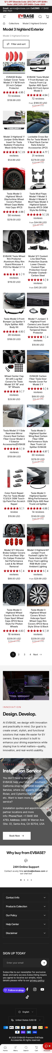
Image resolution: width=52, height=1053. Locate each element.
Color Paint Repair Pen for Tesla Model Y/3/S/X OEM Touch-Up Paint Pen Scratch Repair (14, 499)
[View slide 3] (27, 880)
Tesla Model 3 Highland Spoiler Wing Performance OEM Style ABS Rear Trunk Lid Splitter (38, 499)
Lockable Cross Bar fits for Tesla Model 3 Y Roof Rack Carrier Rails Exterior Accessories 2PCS (38, 142)
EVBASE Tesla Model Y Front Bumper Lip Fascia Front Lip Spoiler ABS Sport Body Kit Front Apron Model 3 (38, 84)
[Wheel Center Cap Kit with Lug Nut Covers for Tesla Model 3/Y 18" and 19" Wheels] (14, 361)
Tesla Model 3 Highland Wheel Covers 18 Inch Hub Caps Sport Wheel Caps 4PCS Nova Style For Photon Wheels (14, 618)
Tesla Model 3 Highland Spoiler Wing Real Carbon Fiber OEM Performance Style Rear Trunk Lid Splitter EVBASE (38, 438)
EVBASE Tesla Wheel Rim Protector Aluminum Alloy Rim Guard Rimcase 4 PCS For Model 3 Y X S (14, 263)
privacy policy (37, 980)
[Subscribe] (44, 963)
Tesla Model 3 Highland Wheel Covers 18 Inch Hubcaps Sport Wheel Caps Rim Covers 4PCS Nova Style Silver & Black (38, 618)
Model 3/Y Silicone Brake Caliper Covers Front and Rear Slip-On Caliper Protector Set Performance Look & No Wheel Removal (14, 558)
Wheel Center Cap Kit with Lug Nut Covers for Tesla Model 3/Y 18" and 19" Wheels (14, 382)
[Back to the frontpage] (4, 23)
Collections (14, 23)
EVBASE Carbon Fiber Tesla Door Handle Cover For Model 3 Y (38, 380)
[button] (10, 92)
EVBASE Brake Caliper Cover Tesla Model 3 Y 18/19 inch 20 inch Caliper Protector (14, 82)
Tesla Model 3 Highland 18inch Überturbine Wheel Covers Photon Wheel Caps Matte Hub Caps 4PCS (14, 200)
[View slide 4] (31, 880)
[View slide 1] (21, 880)
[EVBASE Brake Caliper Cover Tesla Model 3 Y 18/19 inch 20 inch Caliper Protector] (14, 62)
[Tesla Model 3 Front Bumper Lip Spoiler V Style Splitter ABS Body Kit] (14, 304)
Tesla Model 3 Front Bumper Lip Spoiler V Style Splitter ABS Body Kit (14, 323)
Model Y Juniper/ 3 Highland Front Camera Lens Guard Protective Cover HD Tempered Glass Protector (38, 325)
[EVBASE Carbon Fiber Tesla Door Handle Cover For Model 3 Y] (38, 361)
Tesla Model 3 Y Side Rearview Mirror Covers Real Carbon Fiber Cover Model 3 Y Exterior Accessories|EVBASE (14, 437)
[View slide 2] (24, 880)
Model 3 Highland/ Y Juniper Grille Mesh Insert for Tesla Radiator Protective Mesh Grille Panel (14, 142)
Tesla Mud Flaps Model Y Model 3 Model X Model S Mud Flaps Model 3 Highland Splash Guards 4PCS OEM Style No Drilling (38, 202)
